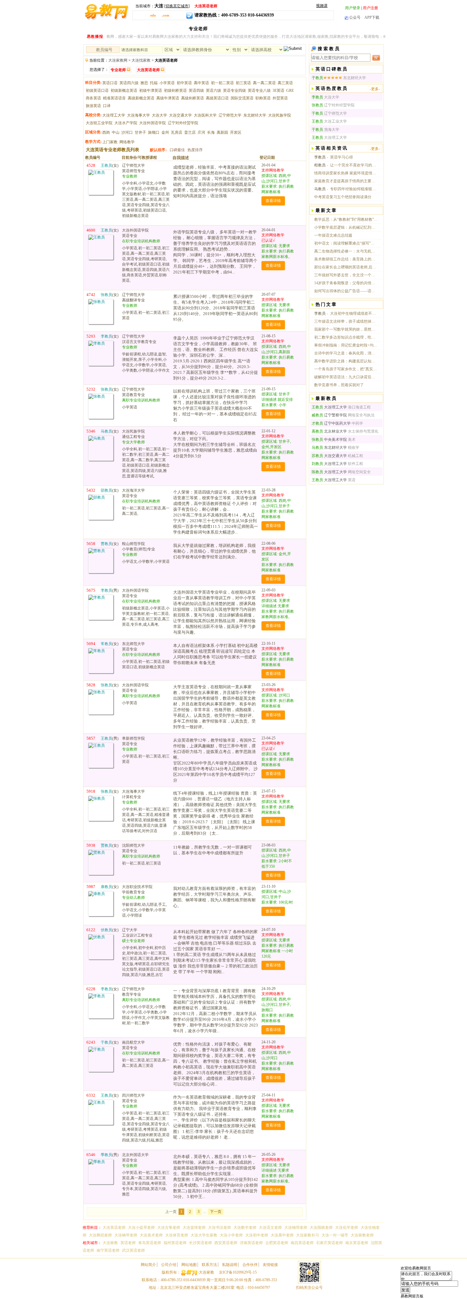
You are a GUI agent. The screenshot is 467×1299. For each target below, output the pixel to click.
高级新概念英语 (141, 98)
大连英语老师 (114, 1227)
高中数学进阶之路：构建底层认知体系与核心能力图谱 (346, 361)
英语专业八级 (259, 90)
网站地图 (189, 1264)
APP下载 (371, 17)
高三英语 (285, 83)
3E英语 (278, 90)
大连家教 (133, 28)
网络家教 (276, 28)
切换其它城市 (177, 6)
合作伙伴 (250, 1264)
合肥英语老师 (276, 1243)
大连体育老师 (176, 1235)
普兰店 (190, 132)
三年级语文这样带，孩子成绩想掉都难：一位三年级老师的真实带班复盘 (346, 321)
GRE (290, 90)
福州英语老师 (175, 1243)
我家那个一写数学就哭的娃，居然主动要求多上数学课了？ (346, 329)
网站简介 (148, 1264)
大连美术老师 (151, 1235)
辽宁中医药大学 (331, 423)
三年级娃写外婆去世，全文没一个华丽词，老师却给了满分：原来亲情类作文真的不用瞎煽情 (346, 275)
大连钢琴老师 (125, 1235)
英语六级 (213, 90)
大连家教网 (117, 60)
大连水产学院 (125, 123)
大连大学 (159, 115)
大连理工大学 (113, 115)
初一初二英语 (222, 83)
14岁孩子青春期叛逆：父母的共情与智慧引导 (346, 283)
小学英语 (167, 83)
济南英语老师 (251, 1243)
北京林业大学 (329, 431)
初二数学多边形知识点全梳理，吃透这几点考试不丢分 (346, 337)
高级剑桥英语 (192, 98)
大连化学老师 (346, 1227)
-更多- (375, 89)
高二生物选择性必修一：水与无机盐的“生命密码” (346, 251)
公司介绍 (168, 1264)
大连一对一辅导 (334, 1235)
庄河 (201, 132)
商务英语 (93, 98)
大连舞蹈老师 (100, 1235)
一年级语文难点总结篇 (333, 235)
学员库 (323, 28)
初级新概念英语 (124, 90)
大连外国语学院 (152, 123)
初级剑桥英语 (175, 90)
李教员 (320, 157)
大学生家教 (225, 28)
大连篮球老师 (194, 1227)
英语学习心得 (341, 157)
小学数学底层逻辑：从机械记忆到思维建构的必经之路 (346, 227)
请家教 (155, 28)
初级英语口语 (97, 90)
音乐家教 (300, 28)
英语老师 (128, 1243)
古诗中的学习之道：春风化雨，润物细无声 (346, 353)
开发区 (235, 132)
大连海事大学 (138, 115)
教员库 (176, 28)
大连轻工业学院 (99, 123)
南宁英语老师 (108, 1250)
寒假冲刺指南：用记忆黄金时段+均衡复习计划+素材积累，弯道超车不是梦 (346, 345)
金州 (165, 132)
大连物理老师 (295, 1227)
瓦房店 (176, 132)
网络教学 (127, 142)
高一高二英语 (264, 83)
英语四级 (196, 90)
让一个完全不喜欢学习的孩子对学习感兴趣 (354, 165)
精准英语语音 (114, 98)
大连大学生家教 (204, 1235)
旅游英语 (93, 106)
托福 (154, 83)
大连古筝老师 (168, 1227)
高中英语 (201, 83)
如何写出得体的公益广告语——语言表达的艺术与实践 (346, 291)
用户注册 (370, 8)
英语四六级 (129, 83)
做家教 (343, 28)
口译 (107, 106)
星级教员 (251, 28)
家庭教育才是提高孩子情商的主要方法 (346, 181)
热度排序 (195, 150)
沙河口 (127, 132)
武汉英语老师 (133, 1250)
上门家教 (110, 142)
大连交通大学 (180, 115)
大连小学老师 (231, 1235)
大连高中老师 (282, 1235)
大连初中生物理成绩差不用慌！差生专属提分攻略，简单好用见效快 (354, 313)
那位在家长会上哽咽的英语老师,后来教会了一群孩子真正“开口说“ (346, 267)
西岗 (106, 132)
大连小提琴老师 (141, 1227)
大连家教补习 (307, 1235)
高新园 (222, 132)
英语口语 (110, 83)
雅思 (144, 83)
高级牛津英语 (167, 98)
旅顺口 (153, 132)
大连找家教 (141, 60)
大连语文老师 (270, 1227)
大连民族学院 (279, 115)
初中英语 (184, 83)
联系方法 (209, 1264)
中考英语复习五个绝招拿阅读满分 (342, 197)
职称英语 (263, 98)
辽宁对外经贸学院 (183, 123)
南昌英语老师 (302, 1243)
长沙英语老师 (200, 1243)
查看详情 (273, 201)
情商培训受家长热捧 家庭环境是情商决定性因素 (346, 173)
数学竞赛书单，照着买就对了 (339, 385)
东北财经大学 (254, 115)
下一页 (215, 1211)
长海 (211, 132)
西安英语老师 (225, 1243)
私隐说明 (229, 1264)
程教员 (320, 165)
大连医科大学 (205, 115)
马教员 (320, 189)
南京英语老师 (356, 1243)
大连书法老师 (219, 1227)
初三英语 (243, 83)
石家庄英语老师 (329, 1243)
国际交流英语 (242, 98)
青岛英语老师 (149, 1243)
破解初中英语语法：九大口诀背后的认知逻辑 (346, 377)
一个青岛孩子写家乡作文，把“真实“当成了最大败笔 (346, 369)
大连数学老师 (245, 1227)
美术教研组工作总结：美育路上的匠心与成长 (346, 259)
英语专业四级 (234, 90)
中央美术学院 (329, 439)
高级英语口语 (217, 98)
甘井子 (140, 132)
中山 (115, 132)
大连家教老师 (362, 1235)
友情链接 (270, 1264)
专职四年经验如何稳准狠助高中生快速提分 (354, 189)
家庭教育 (368, 28)
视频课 (322, 5)
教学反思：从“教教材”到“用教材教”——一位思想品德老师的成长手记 (346, 219)
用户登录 (352, 8)
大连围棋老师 (321, 1227)
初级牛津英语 (150, 90)
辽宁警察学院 (329, 415)
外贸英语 (280, 98)
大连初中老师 (256, 1235)
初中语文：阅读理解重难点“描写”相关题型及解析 (346, 243)
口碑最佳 (177, 150)
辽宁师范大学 (230, 115)
